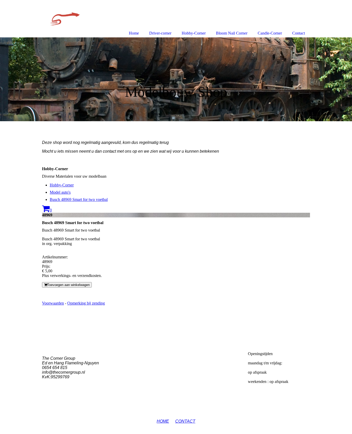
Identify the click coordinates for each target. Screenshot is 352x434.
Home (134, 33)
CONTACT (185, 421)
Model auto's (60, 192)
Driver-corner (160, 33)
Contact (298, 33)
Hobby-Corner (62, 185)
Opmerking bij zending (86, 303)
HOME (163, 421)
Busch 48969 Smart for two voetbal (79, 199)
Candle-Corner (270, 33)
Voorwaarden (53, 303)
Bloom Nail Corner (231, 33)
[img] (176, 79)
